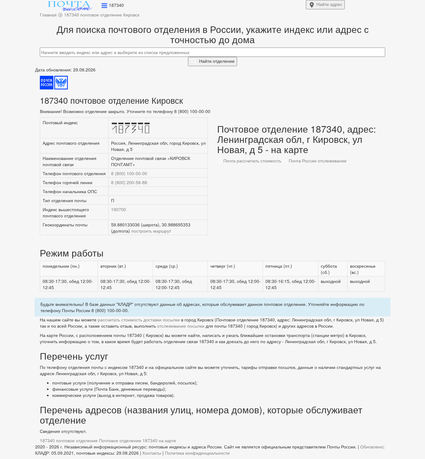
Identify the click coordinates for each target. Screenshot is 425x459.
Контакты (151, 453)
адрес (329, 4)
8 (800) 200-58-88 (129, 182)
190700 (118, 209)
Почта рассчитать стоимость (251, 160)
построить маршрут (151, 231)
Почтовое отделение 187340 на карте (137, 440)
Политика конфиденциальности (197, 453)
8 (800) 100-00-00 (129, 173)
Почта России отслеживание (317, 160)
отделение (217, 61)
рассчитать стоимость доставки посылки (139, 319)
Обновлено (371, 446)
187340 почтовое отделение (69, 440)
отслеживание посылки (180, 326)
